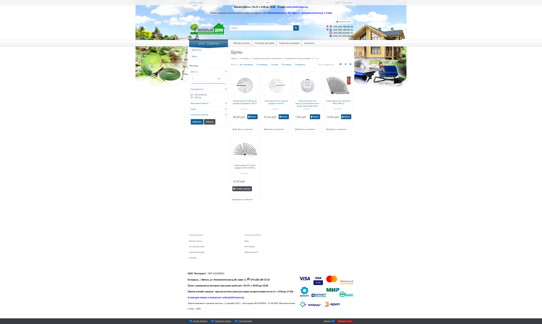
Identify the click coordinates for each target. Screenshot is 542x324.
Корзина (327, 321)
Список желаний (245, 321)
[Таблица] (350, 64)
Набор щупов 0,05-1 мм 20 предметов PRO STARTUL (245, 166)
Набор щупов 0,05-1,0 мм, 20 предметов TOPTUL (276, 102)
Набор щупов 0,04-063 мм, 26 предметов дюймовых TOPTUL (245, 102)
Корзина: (345, 21)
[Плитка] (340, 64)
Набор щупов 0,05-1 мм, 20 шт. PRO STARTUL (338, 102)
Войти (337, 2)
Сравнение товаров (223, 321)
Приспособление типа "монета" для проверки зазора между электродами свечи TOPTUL (307, 105)
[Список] (345, 64)
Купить (253, 116)
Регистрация (348, 2)
